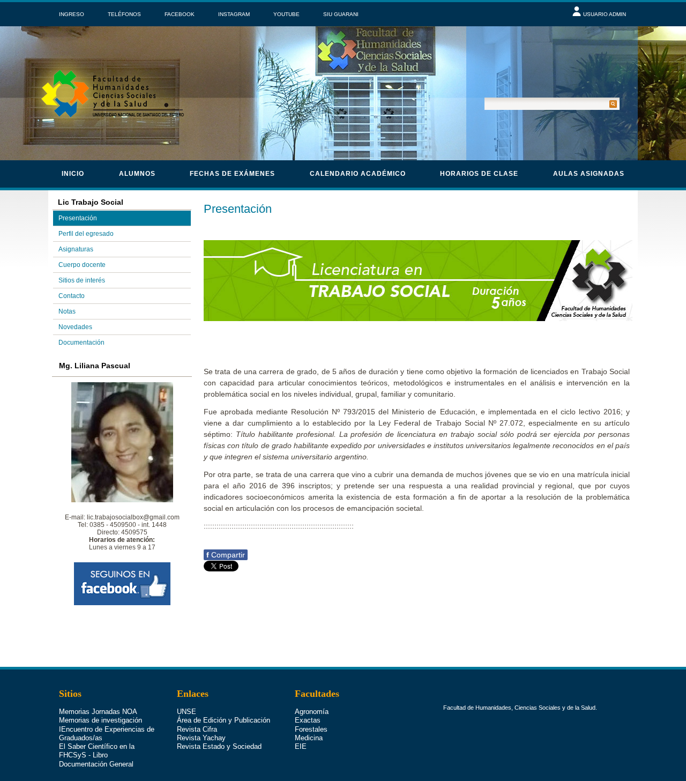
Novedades (75, 327)
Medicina (309, 738)
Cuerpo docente (82, 265)
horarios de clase (479, 173)
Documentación (81, 342)
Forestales (311, 729)
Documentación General (96, 764)
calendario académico (358, 173)
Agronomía (312, 712)
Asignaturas (75, 249)
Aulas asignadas (588, 173)
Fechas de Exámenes (232, 173)
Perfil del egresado (86, 233)
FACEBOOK (180, 14)
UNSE (186, 712)
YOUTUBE (286, 14)
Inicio (73, 173)
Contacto (71, 296)
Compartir (225, 555)
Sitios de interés (81, 280)
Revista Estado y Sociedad (219, 746)
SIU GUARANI (341, 14)
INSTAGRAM (234, 14)
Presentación (77, 218)
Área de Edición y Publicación (223, 720)
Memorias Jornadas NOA (98, 712)
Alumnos (137, 173)
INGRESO (71, 14)
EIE (301, 746)
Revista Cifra (197, 729)
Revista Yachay (201, 738)
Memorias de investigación (100, 720)
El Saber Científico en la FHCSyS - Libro (97, 750)
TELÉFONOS (124, 14)
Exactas (307, 720)
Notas (67, 311)
